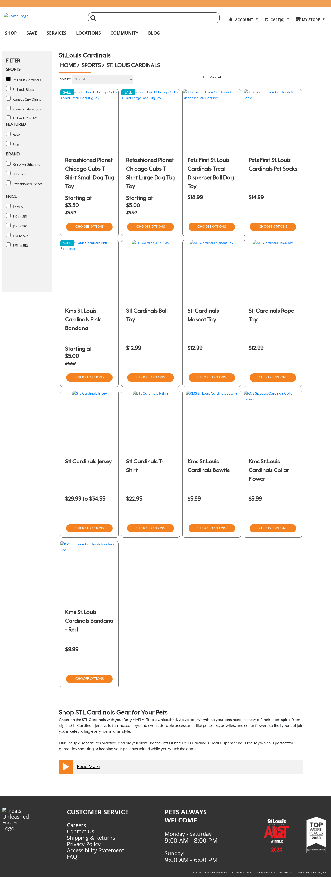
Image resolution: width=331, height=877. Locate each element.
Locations (88, 33)
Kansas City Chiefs (26, 100)
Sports (91, 66)
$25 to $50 (20, 246)
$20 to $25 (20, 236)
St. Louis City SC (24, 119)
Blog (154, 33)
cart (277, 19)
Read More (88, 766)
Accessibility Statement (95, 850)
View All (215, 77)
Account (244, 19)
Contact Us (80, 831)
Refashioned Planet (27, 184)
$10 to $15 (19, 217)
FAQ (72, 856)
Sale (15, 145)
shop (11, 33)
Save (31, 33)
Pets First (19, 174)
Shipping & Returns (91, 837)
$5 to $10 (19, 207)
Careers (76, 825)
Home (68, 66)
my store (311, 19)
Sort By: (66, 79)
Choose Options (89, 227)
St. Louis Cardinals (26, 80)
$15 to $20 (19, 226)
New (16, 135)
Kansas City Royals (27, 109)
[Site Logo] (42, 16)
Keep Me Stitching (26, 165)
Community (124, 33)
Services (56, 33)
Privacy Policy (84, 844)
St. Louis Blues (23, 90)
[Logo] (18, 819)
